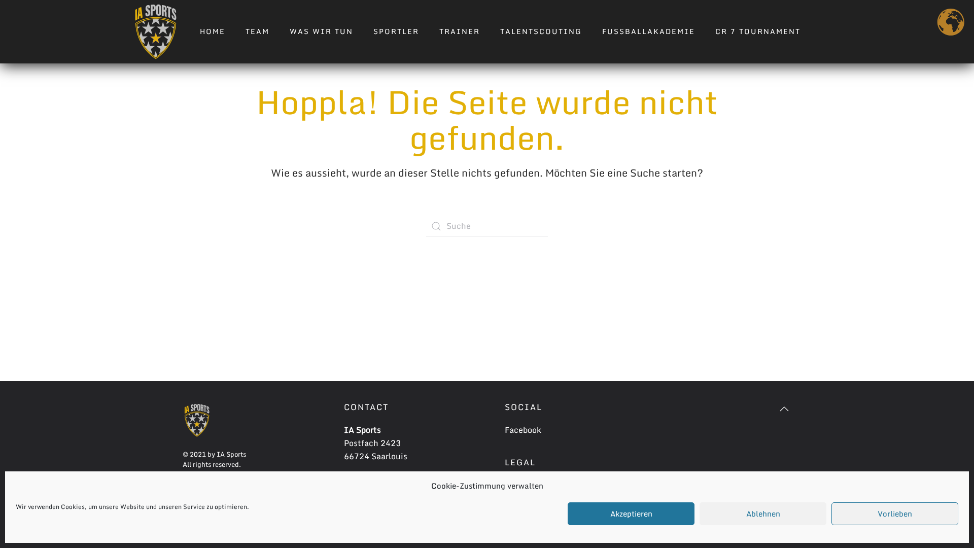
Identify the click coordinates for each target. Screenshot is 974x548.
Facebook (523, 429)
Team (257, 31)
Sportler (396, 31)
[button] (784, 409)
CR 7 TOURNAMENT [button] (758, 31)
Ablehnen (763, 513)
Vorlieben (895, 513)
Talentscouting (541, 31)
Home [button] (212, 31)
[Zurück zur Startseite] (156, 31)
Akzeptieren (631, 513)
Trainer (459, 31)
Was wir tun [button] (321, 31)
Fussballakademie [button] (648, 31)
